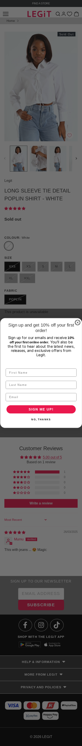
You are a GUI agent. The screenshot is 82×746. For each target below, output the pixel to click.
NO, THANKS (41, 419)
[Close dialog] (77, 322)
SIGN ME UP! (41, 409)
